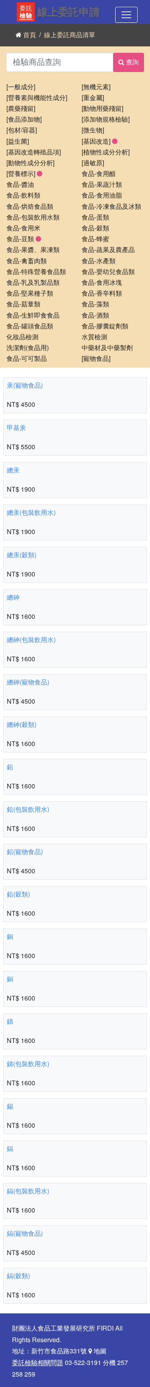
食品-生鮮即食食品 (33, 315)
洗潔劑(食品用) (27, 348)
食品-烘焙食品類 (29, 207)
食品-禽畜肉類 (26, 261)
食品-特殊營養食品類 (36, 272)
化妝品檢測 (22, 337)
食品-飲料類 (23, 195)
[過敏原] (93, 163)
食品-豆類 (21, 239)
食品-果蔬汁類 (102, 185)
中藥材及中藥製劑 (107, 348)
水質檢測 (94, 337)
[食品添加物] (24, 119)
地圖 (99, 1351)
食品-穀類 (95, 228)
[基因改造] (97, 141)
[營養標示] (21, 174)
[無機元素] (96, 87)
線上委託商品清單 (69, 35)
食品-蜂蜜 (95, 239)
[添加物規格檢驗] (106, 119)
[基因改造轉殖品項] (33, 152)
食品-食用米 (23, 228)
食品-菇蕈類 (23, 304)
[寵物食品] (96, 359)
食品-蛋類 (95, 217)
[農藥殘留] (20, 109)
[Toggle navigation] (126, 15)
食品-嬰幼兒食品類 (108, 272)
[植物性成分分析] (106, 152)
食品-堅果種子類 (29, 293)
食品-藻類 (95, 304)
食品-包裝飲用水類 (33, 217)
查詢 (131, 62)
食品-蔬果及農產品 (108, 250)
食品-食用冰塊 (102, 283)
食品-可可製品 (26, 359)
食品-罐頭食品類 (29, 326)
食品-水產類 (99, 261)
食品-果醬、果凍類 (33, 250)
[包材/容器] (21, 130)
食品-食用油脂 (102, 195)
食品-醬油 (20, 185)
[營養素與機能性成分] (36, 98)
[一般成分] (20, 87)
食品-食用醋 (99, 174)
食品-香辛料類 (102, 293)
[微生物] (93, 130)
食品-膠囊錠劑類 (105, 326)
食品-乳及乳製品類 (33, 283)
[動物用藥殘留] (102, 109)
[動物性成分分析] (30, 163)
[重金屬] (93, 98)
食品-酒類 (95, 315)
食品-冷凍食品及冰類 (111, 207)
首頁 (29, 35)
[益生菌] (17, 141)
